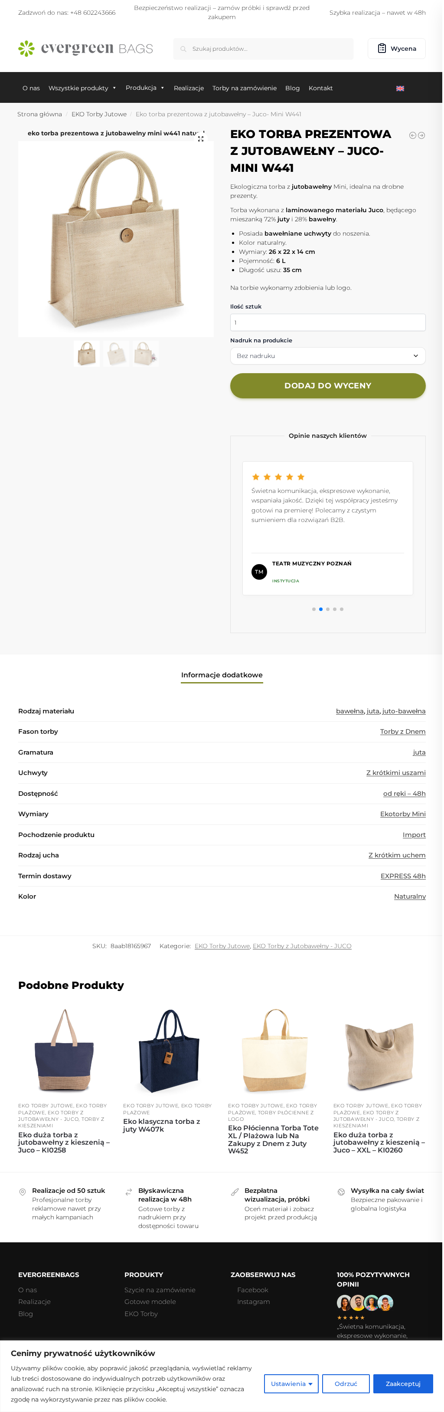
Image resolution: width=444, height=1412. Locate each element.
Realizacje (34, 1301)
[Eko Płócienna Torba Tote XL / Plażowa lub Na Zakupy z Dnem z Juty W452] (274, 1051)
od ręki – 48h (404, 793)
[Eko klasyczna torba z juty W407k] (169, 1051)
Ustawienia (288, 1384)
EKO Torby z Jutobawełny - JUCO (302, 946)
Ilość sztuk (245, 306)
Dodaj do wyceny (328, 386)
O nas (27, 1290)
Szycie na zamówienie (160, 1290)
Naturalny (410, 896)
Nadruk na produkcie (261, 340)
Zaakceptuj (403, 1384)
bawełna (350, 711)
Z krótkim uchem (397, 855)
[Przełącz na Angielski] (402, 87)
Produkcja (141, 88)
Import (414, 835)
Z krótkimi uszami (396, 772)
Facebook (252, 1290)
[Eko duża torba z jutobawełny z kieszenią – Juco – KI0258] (64, 1051)
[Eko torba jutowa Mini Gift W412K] (412, 135)
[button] (201, 139)
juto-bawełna (404, 711)
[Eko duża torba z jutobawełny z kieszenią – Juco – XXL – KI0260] (379, 1051)
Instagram (253, 1301)
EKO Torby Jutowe (99, 114)
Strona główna (39, 114)
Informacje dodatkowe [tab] (222, 675)
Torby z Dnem (403, 731)
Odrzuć (346, 1384)
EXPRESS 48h (403, 876)
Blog (25, 1314)
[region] (222, 1376)
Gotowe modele (150, 1301)
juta (373, 711)
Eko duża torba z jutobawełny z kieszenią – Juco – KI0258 (64, 1142)
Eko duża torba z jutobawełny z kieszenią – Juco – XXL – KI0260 (379, 1142)
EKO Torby (141, 1314)
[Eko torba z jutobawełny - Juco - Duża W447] (421, 135)
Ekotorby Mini (403, 814)
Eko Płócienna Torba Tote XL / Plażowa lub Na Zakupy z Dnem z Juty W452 (273, 1139)
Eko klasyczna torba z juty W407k (161, 1125)
